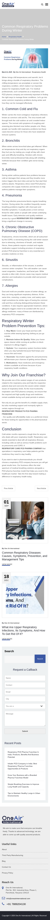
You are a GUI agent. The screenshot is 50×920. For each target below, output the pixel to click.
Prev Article (8, 488)
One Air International (23, 72)
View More (7, 564)
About (4, 849)
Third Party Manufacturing (12, 855)
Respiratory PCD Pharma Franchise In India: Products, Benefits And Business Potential (23, 754)
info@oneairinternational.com (18, 898)
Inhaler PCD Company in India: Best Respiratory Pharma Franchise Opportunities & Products (22, 766)
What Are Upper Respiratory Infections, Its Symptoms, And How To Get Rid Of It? (23, 631)
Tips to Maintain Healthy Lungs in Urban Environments (24, 794)
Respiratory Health (15, 37)
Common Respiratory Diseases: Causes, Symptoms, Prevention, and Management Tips (24, 556)
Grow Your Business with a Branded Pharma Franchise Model (22, 776)
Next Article (41, 488)
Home (4, 37)
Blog (4, 861)
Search (9, 651)
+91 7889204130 (16, 904)
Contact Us (6, 867)
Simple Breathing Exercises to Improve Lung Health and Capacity (23, 785)
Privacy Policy (7, 873)
